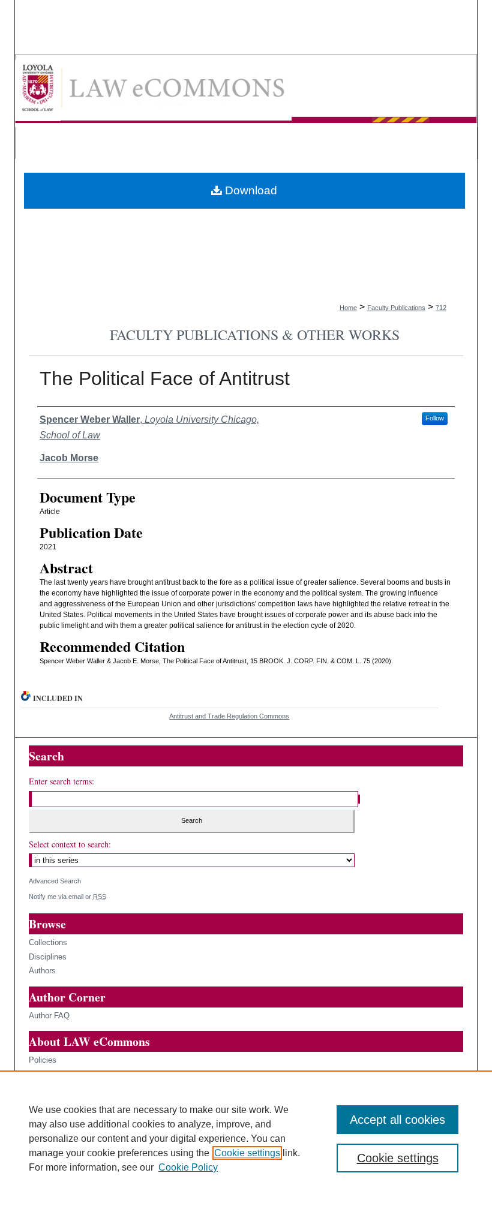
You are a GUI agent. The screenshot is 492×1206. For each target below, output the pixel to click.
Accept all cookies (397, 1119)
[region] (246, 1138)
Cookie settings (247, 1153)
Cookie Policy (188, 1167)
